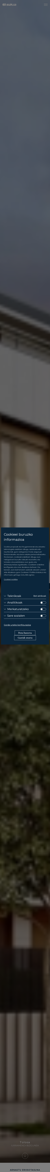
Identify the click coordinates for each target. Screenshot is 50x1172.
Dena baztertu (25, 632)
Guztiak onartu (25, 637)
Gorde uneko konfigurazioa (17, 625)
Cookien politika (11, 579)
